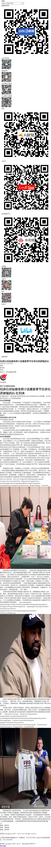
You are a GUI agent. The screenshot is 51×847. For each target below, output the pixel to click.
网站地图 (3, 846)
